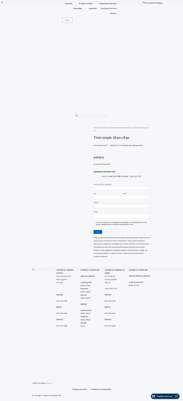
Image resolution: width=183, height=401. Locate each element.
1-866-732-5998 (114, 176)
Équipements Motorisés (107, 3)
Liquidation (93, 8)
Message (97, 212)
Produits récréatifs (86, 3)
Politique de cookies (79, 389)
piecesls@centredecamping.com (116, 310)
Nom (97, 193)
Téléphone (98, 203)
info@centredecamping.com (66, 298)
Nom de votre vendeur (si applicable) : (103, 184)
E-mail (126, 193)
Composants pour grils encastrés (120, 128)
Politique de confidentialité (101, 389)
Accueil (96, 128)
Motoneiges (77, 8)
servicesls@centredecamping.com (117, 323)
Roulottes (68, 3)
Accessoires (104, 128)
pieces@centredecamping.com (67, 310)
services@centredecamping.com (68, 323)
